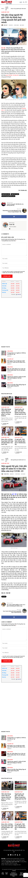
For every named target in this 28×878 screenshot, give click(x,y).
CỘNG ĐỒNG (10, 351)
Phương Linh (5, 423)
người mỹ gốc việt (5, 194)
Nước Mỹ (5, 25)
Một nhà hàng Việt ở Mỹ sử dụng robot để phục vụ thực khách (6, 412)
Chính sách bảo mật (21, 873)
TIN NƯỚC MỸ (10, 359)
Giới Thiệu (2, 873)
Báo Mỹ (3, 47)
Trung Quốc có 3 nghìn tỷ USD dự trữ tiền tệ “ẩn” (16, 353)
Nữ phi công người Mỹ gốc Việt (8, 196)
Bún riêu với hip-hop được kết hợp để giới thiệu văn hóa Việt (7, 441)
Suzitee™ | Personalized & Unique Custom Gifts (13, 874)
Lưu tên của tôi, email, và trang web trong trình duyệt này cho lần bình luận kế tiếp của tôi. (14, 272)
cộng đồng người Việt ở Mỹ (12, 861)
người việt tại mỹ (14, 194)
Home (2, 8)
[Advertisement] (11, 322)
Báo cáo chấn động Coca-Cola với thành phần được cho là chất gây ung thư (16, 370)
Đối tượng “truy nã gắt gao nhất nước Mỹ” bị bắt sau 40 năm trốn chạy (16, 362)
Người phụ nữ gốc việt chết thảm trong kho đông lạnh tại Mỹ (20, 411)
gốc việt (4, 596)
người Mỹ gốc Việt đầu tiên (12, 75)
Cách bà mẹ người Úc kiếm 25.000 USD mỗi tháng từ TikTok (16, 377)
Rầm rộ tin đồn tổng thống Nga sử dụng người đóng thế (16, 385)
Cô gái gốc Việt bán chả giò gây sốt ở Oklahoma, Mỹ (20, 441)
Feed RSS (6, 873)
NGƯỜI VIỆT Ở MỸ (6, 8)
